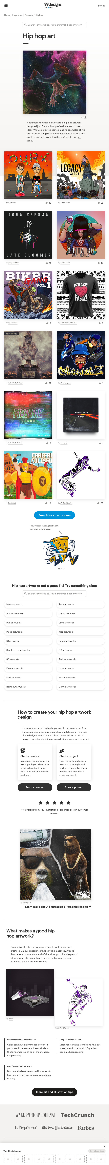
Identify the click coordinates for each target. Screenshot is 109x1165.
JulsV (11, 1018)
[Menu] (6, 5)
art (79, 137)
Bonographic (65, 382)
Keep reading (14, 1055)
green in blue (13, 262)
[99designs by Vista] (53, 5)
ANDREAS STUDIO (68, 322)
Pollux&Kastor (66, 502)
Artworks (29, 15)
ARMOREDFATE (15, 382)
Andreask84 (65, 202)
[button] (104, 1146)
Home (7, 15)
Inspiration (17, 15)
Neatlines (11, 202)
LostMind (12, 502)
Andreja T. (27, 902)
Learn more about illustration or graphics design (56, 906)
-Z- (85, 116)
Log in (101, 5)
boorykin (63, 442)
